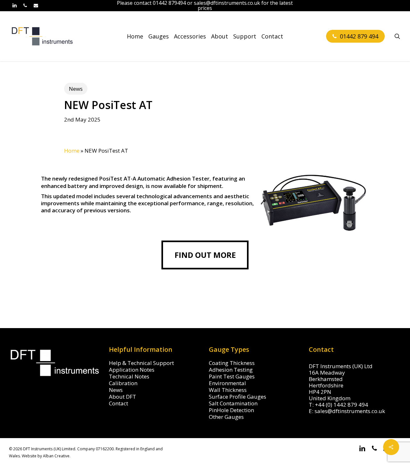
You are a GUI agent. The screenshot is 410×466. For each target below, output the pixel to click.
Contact (118, 403)
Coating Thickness (232, 363)
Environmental (227, 383)
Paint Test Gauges (232, 376)
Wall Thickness (228, 390)
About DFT (122, 397)
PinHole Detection (231, 410)
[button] (205, 255)
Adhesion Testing (231, 370)
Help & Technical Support (141, 363)
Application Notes (131, 370)
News (76, 88)
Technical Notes (129, 376)
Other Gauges (226, 417)
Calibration (123, 383)
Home (71, 150)
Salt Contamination (233, 403)
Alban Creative (56, 456)
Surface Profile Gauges (237, 397)
